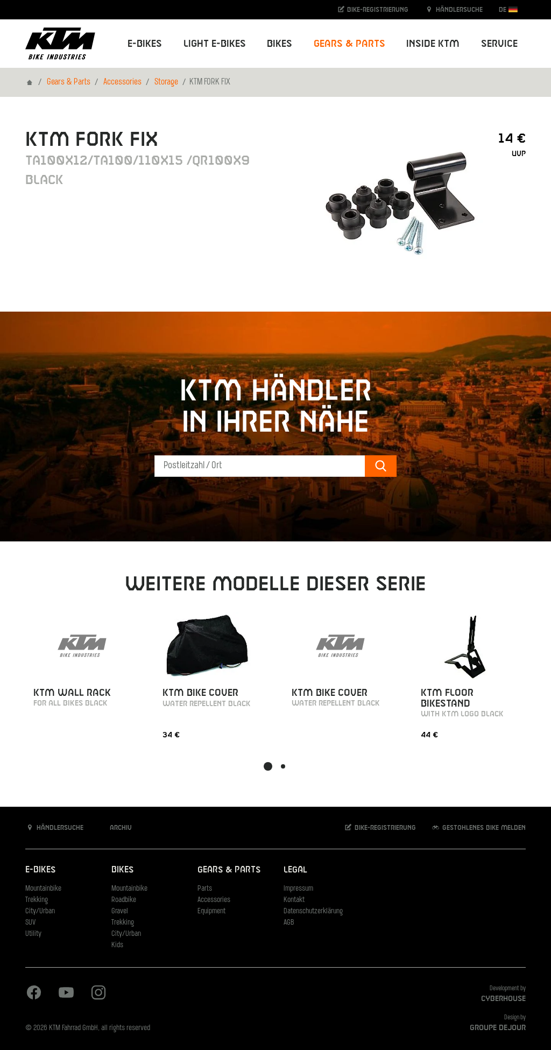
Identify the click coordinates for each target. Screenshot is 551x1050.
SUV (30, 923)
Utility (33, 934)
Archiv (120, 827)
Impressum (298, 889)
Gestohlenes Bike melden (483, 827)
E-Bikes (40, 869)
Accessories (122, 82)
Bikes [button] (279, 44)
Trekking (36, 900)
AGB (289, 923)
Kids (117, 945)
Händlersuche (458, 9)
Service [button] (499, 44)
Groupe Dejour (498, 1028)
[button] (268, 766)
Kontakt (294, 900)
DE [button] (503, 9)
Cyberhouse (503, 999)
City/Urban (40, 911)
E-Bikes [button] (145, 44)
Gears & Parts (68, 82)
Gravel (119, 911)
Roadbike (123, 900)
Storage (166, 82)
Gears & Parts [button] (349, 44)
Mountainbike (43, 889)
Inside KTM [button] (433, 44)
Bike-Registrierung (376, 9)
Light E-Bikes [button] (214, 44)
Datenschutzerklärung (313, 911)
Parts (204, 889)
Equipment (211, 911)
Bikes (122, 869)
